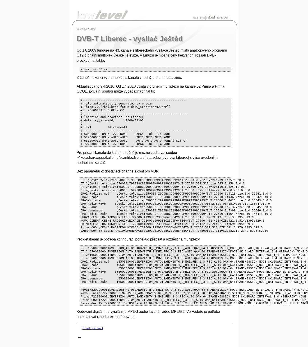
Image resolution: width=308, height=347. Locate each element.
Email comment (93, 328)
